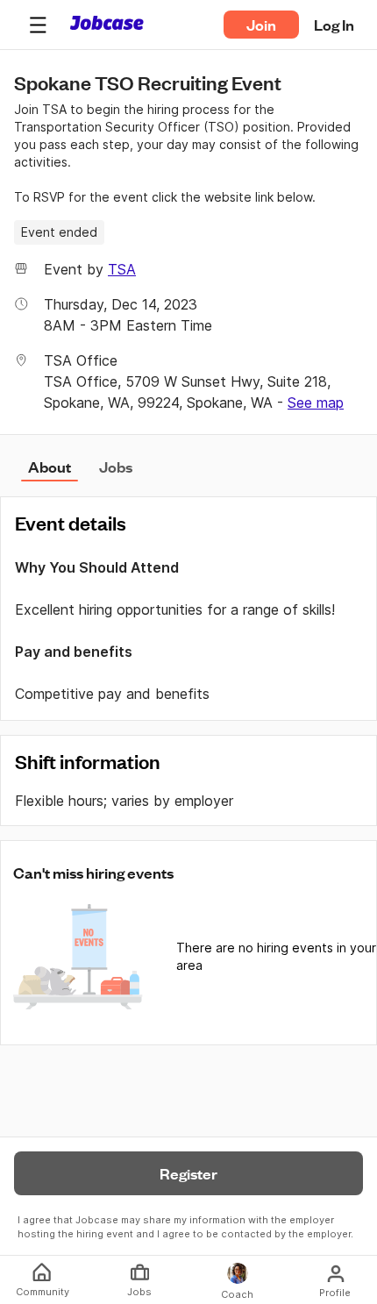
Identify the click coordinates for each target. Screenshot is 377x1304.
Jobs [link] (115, 466)
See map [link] (316, 402)
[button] (37, 24)
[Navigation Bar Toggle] (37, 24)
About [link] (49, 466)
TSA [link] (122, 269)
